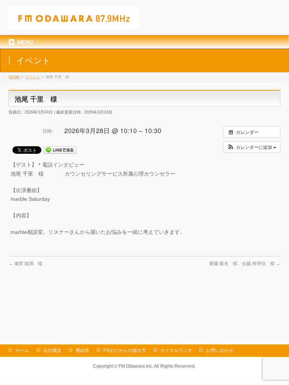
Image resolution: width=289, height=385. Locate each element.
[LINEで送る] (59, 150)
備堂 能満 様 (26, 263)
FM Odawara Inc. (136, 366)
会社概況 (52, 350)
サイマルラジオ (176, 350)
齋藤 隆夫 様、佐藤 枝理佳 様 (244, 263)
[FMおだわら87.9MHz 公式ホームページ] (74, 21)
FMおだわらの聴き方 (124, 350)
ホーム (22, 350)
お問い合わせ (219, 350)
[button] (252, 147)
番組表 (82, 350)
